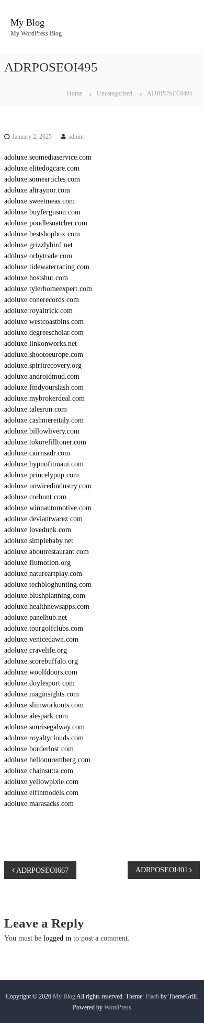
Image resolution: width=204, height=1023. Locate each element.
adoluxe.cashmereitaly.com (44, 420)
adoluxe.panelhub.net (35, 617)
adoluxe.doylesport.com (39, 683)
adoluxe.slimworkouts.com (44, 705)
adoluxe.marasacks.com (39, 804)
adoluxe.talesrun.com (35, 409)
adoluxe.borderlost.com (39, 749)
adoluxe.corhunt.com (35, 497)
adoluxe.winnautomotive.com (48, 508)
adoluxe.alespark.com (36, 716)
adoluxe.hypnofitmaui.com (44, 464)
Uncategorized (114, 93)
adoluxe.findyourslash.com (44, 387)
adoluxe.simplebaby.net (38, 541)
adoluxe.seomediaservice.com (48, 157)
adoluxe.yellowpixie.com (41, 782)
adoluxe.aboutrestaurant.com (46, 552)
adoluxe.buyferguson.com (42, 212)
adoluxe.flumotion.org (37, 563)
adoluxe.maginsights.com (41, 694)
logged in (57, 938)
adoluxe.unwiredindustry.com (48, 486)
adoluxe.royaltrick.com (38, 311)
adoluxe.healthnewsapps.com (46, 606)
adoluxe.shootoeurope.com (43, 354)
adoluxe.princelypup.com (41, 475)
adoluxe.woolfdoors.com (40, 672)
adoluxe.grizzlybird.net (38, 245)
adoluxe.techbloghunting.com (48, 584)
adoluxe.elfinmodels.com (41, 793)
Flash (152, 996)
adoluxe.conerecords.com (41, 300)
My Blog (27, 22)
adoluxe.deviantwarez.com (43, 519)
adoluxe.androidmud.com (42, 376)
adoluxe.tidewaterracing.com (46, 267)
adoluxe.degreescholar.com (44, 332)
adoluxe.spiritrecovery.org (43, 365)
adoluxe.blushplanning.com (44, 595)
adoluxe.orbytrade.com (38, 256)
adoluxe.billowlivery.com (42, 431)
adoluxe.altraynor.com (37, 190)
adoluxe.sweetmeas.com (39, 201)
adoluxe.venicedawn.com (41, 639)
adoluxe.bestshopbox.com (42, 234)
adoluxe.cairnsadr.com (37, 453)
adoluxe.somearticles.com (42, 179)
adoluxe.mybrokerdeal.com (44, 398)
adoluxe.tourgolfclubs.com (43, 628)
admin (76, 136)
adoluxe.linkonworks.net (40, 343)
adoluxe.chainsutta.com (38, 771)
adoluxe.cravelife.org (35, 650)
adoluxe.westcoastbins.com (44, 322)
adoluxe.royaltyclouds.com (44, 738)
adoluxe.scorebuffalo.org (41, 661)
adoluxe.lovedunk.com (37, 530)
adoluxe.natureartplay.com (43, 573)
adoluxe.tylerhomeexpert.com (48, 289)
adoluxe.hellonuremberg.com (47, 760)
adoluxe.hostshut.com (36, 278)
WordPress (117, 1007)
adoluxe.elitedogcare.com (42, 168)
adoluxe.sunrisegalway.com (44, 727)
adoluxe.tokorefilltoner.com (45, 442)
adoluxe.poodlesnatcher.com (45, 223)
